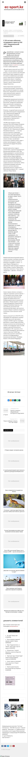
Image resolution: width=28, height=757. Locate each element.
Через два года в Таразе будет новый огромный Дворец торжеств (14, 657)
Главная (6, 30)
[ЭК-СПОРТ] (14, 5)
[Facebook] (5, 746)
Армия (10, 30)
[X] (15, 400)
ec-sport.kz (15, 65)
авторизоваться (14, 626)
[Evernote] (17, 400)
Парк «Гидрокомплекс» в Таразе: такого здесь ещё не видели (12, 646)
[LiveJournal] (19, 400)
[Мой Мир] (13, 400)
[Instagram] (11, 746)
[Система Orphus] (10, 677)
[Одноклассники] (11, 400)
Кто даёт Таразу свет (12, 635)
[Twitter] (8, 746)
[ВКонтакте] (8, 400)
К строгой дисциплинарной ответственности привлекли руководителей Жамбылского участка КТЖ (14, 472)
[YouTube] (14, 746)
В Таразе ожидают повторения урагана (14, 450)
